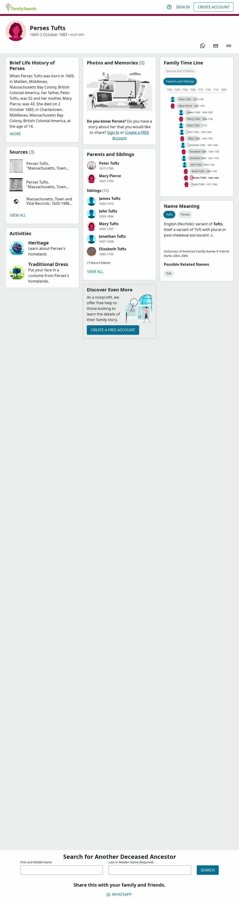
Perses (185, 214)
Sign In (183, 7)
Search (208, 870)
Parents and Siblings (180, 81)
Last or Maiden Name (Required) (131, 862)
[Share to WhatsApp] (202, 45)
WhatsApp (122, 894)
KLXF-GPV (77, 34)
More (15, 133)
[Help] (169, 7)
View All (18, 215)
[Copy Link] (228, 45)
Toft (168, 273)
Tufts (169, 214)
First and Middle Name (36, 862)
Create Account (213, 7)
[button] (42, 166)
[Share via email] (215, 45)
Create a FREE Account (113, 330)
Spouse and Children (180, 71)
